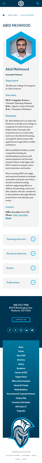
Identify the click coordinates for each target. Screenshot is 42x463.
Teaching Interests (16, 239)
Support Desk (21, 376)
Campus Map (21, 398)
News (21, 347)
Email (8, 218)
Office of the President (21, 381)
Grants (10, 267)
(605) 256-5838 (20, 215)
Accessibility (26, 455)
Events (21, 351)
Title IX (24, 459)
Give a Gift (21, 355)
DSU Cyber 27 (21, 406)
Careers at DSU (21, 372)
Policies (17, 459)
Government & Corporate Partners (21, 393)
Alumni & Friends (21, 385)
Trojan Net (21, 411)
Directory (13, 15)
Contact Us (21, 319)
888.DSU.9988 (21, 304)
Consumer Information (21, 402)
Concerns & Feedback (13, 455)
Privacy (34, 455)
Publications (13, 282)
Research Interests (16, 253)
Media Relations (21, 389)
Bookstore (21, 368)
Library (21, 364)
